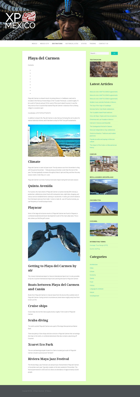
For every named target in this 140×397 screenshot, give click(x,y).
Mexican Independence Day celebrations (102, 130)
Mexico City (44, 43)
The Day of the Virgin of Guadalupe (100, 105)
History (92, 285)
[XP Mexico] (70, 20)
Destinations (57, 43)
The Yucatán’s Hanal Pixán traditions (101, 112)
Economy (93, 275)
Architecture (94, 264)
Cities (91, 268)
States (84, 43)
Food (91, 282)
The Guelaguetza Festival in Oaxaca (101, 126)
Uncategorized (94, 296)
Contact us (103, 43)
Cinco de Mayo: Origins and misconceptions (103, 116)
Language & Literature (96, 289)
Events (92, 278)
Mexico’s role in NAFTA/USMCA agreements (104, 92)
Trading (93, 43)
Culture (92, 271)
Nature (92, 292)
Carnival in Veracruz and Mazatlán (100, 123)
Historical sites (71, 43)
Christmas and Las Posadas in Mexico (101, 119)
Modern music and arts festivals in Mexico (103, 102)
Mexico (34, 43)
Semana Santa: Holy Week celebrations (102, 109)
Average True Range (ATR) (99, 245)
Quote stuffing (95, 249)
